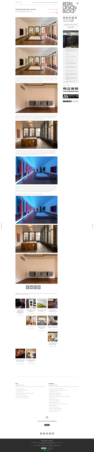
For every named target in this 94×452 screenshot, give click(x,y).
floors (36, 293)
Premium (47, 2)
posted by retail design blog (20, 11)
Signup (20, 2)
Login (16, 2)
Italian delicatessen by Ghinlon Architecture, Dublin (52, 310)
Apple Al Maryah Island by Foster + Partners (42, 327)
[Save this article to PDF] (39, 287)
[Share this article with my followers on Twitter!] (31, 287)
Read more (53, 443)
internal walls (44, 293)
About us (34, 2)
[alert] (47, 445)
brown (19, 293)
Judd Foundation (52, 152)
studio (25, 294)
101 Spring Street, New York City (25, 9)
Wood (28, 294)
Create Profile (70, 27)
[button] (34, 445)
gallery (38, 293)
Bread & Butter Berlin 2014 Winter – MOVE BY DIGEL (31, 360)
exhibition (32, 293)
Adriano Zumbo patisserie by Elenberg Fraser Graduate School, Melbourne (20, 311)
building (21, 293)
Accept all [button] (44, 448)
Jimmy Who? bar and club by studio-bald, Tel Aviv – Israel (20, 360)
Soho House (31, 326)
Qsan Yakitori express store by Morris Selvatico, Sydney (52, 343)
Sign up (47, 425)
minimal (52, 293)
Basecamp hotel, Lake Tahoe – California (52, 327)
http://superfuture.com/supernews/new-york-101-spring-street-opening (29, 194)
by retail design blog (20, 315)
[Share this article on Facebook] (27, 287)
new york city (22, 294)
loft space (48, 293)
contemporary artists (27, 293)
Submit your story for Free (70, 24)
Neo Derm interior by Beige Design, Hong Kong (41, 310)
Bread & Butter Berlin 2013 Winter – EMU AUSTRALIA (31, 310)
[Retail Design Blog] (71, 8)
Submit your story (41, 2)
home (41, 293)
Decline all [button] (50, 448)
